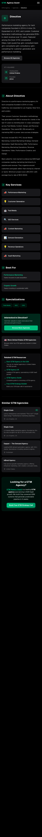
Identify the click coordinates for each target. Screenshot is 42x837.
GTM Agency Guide (14, 378)
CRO (23, 305)
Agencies (15, 8)
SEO (16, 305)
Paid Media (6, 305)
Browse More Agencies (21, 328)
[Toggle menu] (38, 2)
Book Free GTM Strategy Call (21, 505)
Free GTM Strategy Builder (17, 384)
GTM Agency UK (13, 370)
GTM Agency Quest (14, 489)
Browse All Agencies (12, 58)
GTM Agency (6, 8)
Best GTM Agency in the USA (18, 362)
